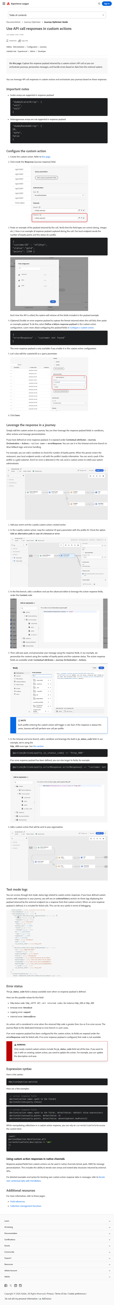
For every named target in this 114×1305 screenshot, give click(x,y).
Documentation (13, 22)
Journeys (43, 47)
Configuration (32, 47)
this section (38, 746)
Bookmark (13, 41)
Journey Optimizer (32, 22)
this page (46, 156)
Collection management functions (25, 1206)
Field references (17, 1201)
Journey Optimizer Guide (56, 22)
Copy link (24, 41)
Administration (18, 47)
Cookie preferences (77, 1293)
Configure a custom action (82, 327)
